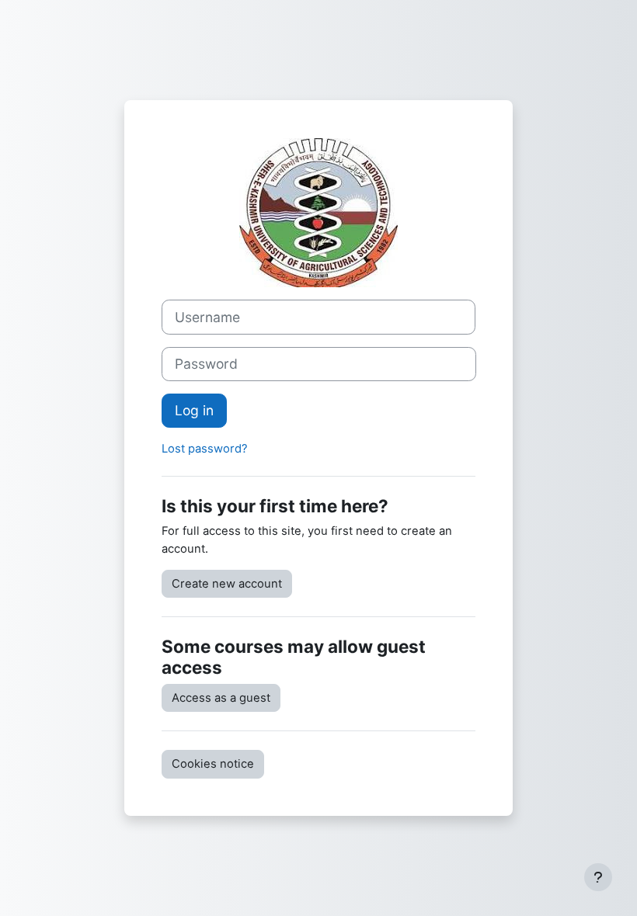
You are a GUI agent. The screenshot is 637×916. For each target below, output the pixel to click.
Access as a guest (221, 698)
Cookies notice (213, 764)
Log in (194, 410)
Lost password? (205, 449)
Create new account (227, 584)
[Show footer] (598, 877)
